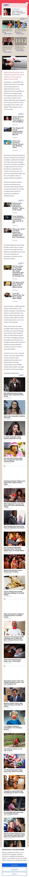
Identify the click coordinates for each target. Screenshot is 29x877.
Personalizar (14, 869)
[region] (14, 862)
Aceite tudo (14, 865)
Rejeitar (14, 874)
